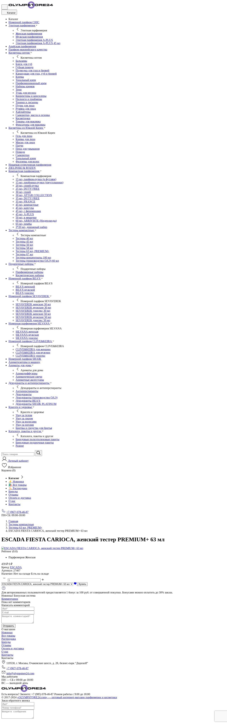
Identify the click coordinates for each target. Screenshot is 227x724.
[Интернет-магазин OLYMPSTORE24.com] (23, 690)
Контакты (14, 504)
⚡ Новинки (16, 481)
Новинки (7, 632)
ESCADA (16, 567)
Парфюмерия (16, 557)
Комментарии (9, 598)
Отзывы (13, 494)
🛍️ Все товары (18, 484)
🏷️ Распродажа (18, 488)
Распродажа (8, 638)
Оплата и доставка (20, 497)
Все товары (8, 635)
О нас (12, 501)
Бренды (13, 491)
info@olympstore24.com (20, 673)
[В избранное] (75, 583)
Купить (82, 584)
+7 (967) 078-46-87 (17, 511)
